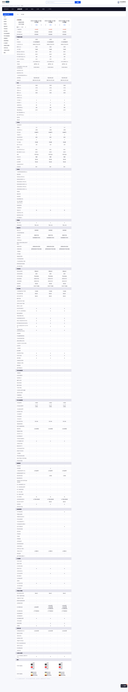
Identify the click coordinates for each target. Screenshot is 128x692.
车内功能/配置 (7, 35)
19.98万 (36, 29)
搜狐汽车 (5, 2)
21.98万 (50, 29)
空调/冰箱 (6, 47)
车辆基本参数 (6, 14)
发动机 (5, 19)
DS (15, 5)
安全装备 (5, 31)
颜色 (5, 52)
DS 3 (22, 5)
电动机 (5, 21)
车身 (5, 16)
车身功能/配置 (7, 33)
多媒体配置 (6, 40)
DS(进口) (18, 5)
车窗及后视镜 (6, 45)
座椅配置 (5, 38)
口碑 (26, 9)
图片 (13, 9)
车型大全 (11, 5)
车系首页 (6, 9)
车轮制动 (5, 28)
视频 (32, 9)
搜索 (78, 2)
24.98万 (64, 29)
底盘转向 (5, 26)
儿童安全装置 (6, 50)
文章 (38, 9)
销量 (43, 9)
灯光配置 (5, 43)
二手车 (49, 9)
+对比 (36, 24)
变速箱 (5, 23)
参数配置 (19, 9)
